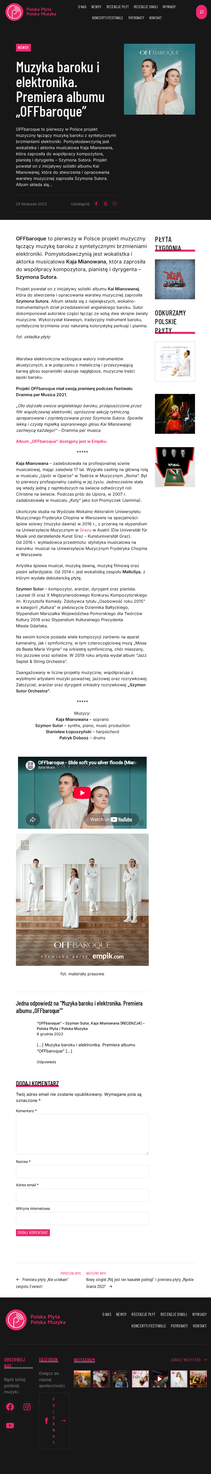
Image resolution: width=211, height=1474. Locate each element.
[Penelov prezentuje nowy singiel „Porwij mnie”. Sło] (198, 1378)
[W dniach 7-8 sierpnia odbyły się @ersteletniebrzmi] (159, 1378)
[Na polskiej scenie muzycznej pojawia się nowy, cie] (101, 1378)
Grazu (85, 530)
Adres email (27, 1185)
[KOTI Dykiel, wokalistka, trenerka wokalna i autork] (179, 1378)
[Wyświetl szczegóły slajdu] (175, 414)
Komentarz (26, 1111)
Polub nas (54, 1421)
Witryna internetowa (33, 1208)
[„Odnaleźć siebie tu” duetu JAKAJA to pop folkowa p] (82, 1378)
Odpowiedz (46, 1062)
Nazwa (23, 1161)
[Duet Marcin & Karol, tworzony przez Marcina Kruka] (120, 1378)
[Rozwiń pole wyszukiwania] (201, 12)
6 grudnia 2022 (50, 1034)
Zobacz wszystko (186, 1359)
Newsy (23, 47)
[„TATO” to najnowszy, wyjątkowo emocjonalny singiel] (140, 1378)
